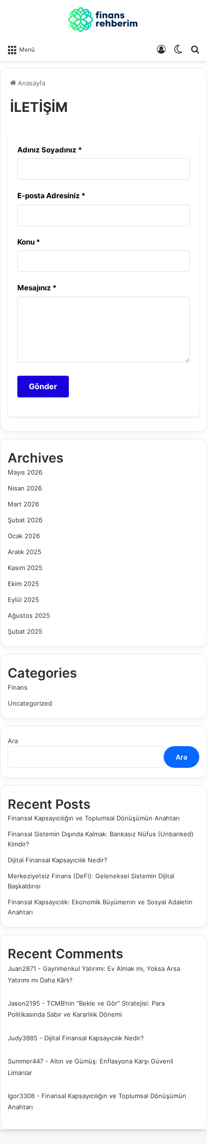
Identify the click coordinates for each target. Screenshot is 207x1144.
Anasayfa (30, 83)
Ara (13, 741)
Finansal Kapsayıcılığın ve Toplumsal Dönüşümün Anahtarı (94, 818)
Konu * (28, 241)
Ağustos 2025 (29, 615)
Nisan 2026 (25, 488)
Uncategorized (30, 703)
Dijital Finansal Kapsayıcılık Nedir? (57, 860)
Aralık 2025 (24, 552)
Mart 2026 (23, 504)
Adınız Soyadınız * (49, 149)
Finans (17, 687)
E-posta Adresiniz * (51, 195)
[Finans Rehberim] (103, 19)
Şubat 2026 (25, 520)
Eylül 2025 (23, 599)
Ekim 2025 (23, 583)
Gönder (43, 386)
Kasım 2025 (25, 568)
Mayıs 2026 (25, 472)
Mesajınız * (36, 287)
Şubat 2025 (25, 631)
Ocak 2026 (24, 536)
